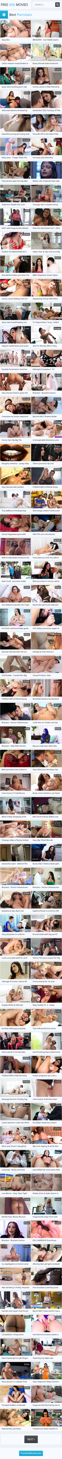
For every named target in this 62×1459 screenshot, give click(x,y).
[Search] (57, 4)
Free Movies (14, 4)
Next (30, 1439)
